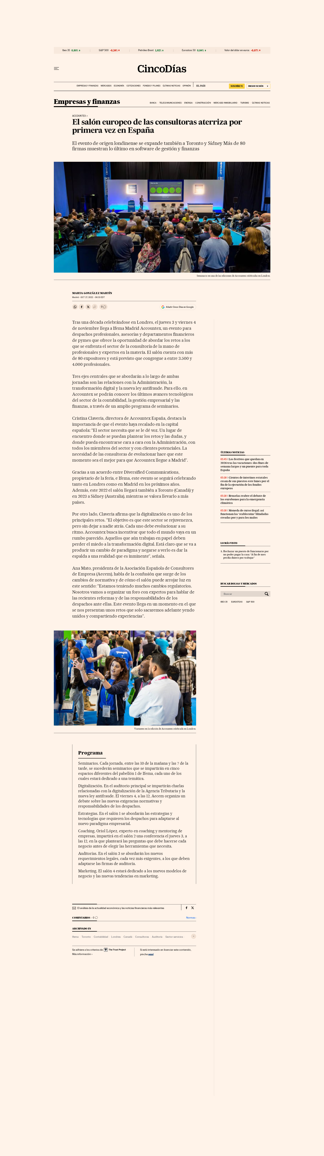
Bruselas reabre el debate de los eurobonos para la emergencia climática (243, 499)
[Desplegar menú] (56, 68)
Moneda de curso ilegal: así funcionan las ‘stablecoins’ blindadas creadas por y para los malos (244, 514)
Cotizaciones (133, 86)
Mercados (106, 86)
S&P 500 (104, 50)
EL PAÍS (199, 84)
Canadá (128, 936)
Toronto (86, 936)
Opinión (187, 86)
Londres (116, 936)
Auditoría (157, 936)
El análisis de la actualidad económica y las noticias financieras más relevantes (120, 908)
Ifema (75, 936)
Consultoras (142, 936)
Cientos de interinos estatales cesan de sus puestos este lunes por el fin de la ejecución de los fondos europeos (244, 483)
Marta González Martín (92, 293)
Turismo (244, 103)
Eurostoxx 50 (189, 50)
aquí (151, 954)
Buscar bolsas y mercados (238, 583)
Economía (119, 86)
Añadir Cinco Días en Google (180, 307)
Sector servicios (174, 936)
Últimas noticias (171, 86)
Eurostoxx (236, 602)
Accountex (79, 116)
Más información (81, 954)
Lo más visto (228, 543)
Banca (153, 103)
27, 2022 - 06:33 (92, 297)
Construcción (203, 103)
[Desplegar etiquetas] (193, 936)
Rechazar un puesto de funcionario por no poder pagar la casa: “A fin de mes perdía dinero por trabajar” (246, 554)
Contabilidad (101, 936)
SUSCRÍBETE (237, 86)
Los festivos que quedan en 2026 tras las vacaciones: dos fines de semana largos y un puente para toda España (244, 464)
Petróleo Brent (146, 50)
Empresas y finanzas (87, 86)
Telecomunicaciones (170, 103)
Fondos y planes (151, 86)
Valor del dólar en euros (236, 50)
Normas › (191, 917)
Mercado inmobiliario (225, 103)
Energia (188, 103)
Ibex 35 (66, 50)
